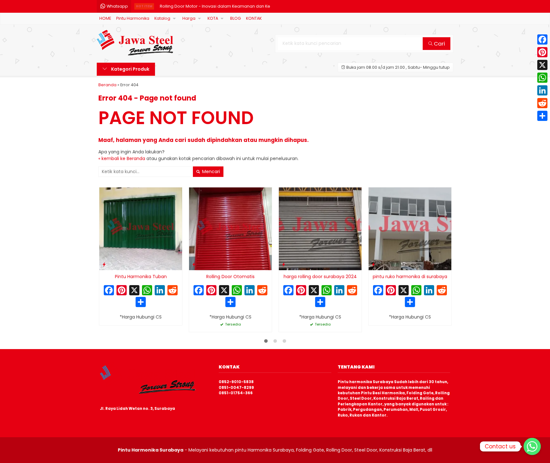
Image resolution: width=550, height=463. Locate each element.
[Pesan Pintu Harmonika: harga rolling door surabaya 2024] (283, 264)
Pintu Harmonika (132, 18)
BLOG (235, 18)
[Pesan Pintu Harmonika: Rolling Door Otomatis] (194, 264)
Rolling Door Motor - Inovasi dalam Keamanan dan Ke (215, 6)
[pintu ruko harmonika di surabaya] (410, 228)
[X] (134, 291)
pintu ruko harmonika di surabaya (410, 276)
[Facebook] (542, 39)
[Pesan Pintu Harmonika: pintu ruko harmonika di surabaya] (373, 264)
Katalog (162, 18)
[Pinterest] (542, 52)
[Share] (542, 115)
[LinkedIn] (542, 90)
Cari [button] (439, 43)
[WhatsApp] (542, 77)
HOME (105, 18)
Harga (188, 18)
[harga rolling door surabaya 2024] (320, 228)
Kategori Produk (129, 69)
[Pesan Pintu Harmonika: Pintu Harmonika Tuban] (104, 264)
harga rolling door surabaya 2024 (320, 276)
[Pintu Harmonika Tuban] (140, 228)
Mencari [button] (210, 171)
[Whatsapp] (532, 446)
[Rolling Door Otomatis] (230, 228)
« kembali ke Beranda (121, 158)
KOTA (213, 18)
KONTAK (254, 18)
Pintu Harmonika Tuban (141, 276)
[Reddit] (542, 103)
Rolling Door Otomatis (230, 276)
